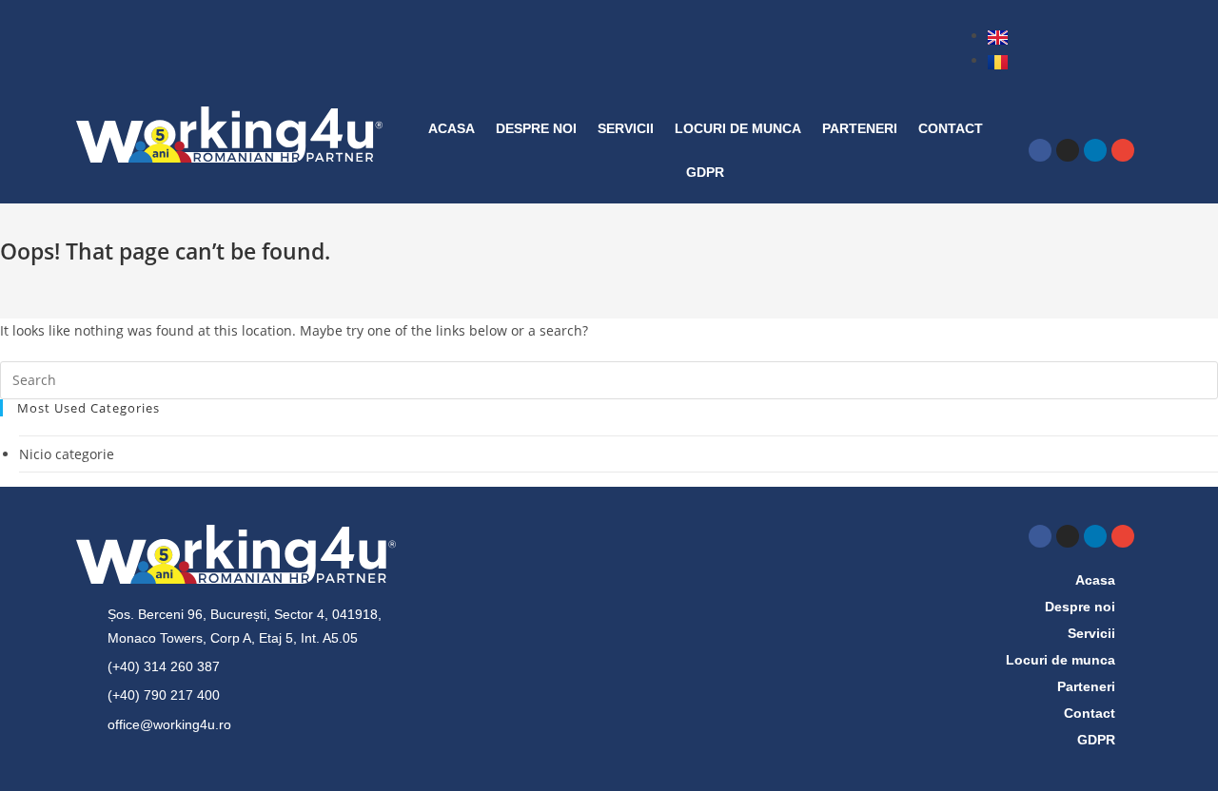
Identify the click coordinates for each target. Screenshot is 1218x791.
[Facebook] (1040, 150)
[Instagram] (1067, 150)
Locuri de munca (738, 128)
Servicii (626, 128)
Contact (950, 128)
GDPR (705, 172)
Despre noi (536, 128)
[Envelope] (1122, 150)
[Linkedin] (1095, 150)
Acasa (451, 128)
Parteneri (859, 128)
